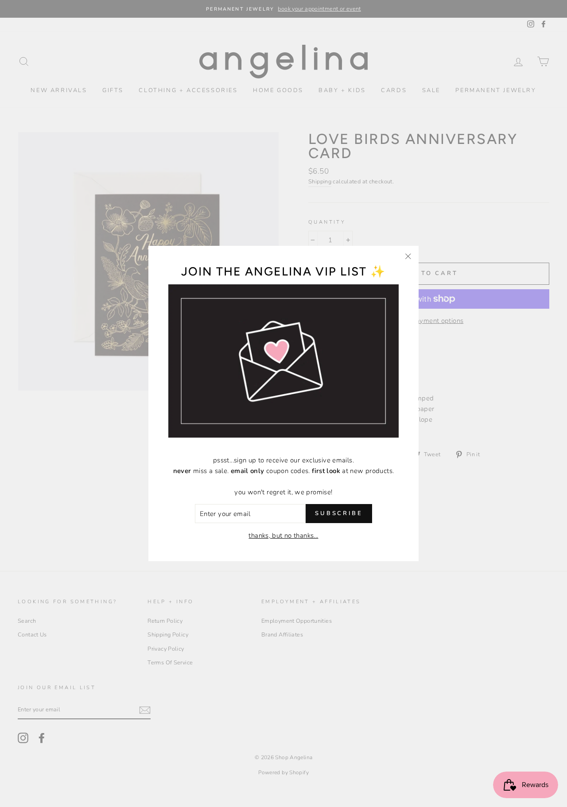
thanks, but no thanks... (283, 535)
